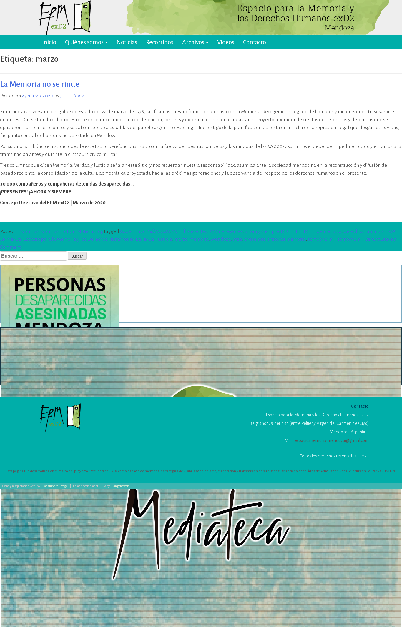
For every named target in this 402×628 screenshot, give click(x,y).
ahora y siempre (262, 231)
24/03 (153, 231)
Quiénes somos (85, 42)
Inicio (49, 42)
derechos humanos (363, 231)
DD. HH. (289, 231)
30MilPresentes (226, 231)
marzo (180, 239)
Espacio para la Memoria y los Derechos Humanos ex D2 (83, 239)
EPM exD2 (10, 239)
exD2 (149, 239)
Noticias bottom (58, 231)
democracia (329, 231)
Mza (237, 239)
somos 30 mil (321, 239)
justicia (164, 239)
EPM (390, 231)
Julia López (72, 95)
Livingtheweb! (120, 486)
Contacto (254, 42)
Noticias (127, 42)
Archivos (193, 42)
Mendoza (221, 239)
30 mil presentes (189, 231)
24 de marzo (132, 231)
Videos (225, 42)
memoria (199, 239)
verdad (373, 239)
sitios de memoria (287, 239)
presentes (254, 239)
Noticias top (90, 231)
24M (165, 231)
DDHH (307, 231)
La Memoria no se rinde (39, 84)
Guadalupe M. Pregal (55, 486)
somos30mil (350, 239)
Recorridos (159, 42)
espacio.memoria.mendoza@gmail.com (332, 440)
